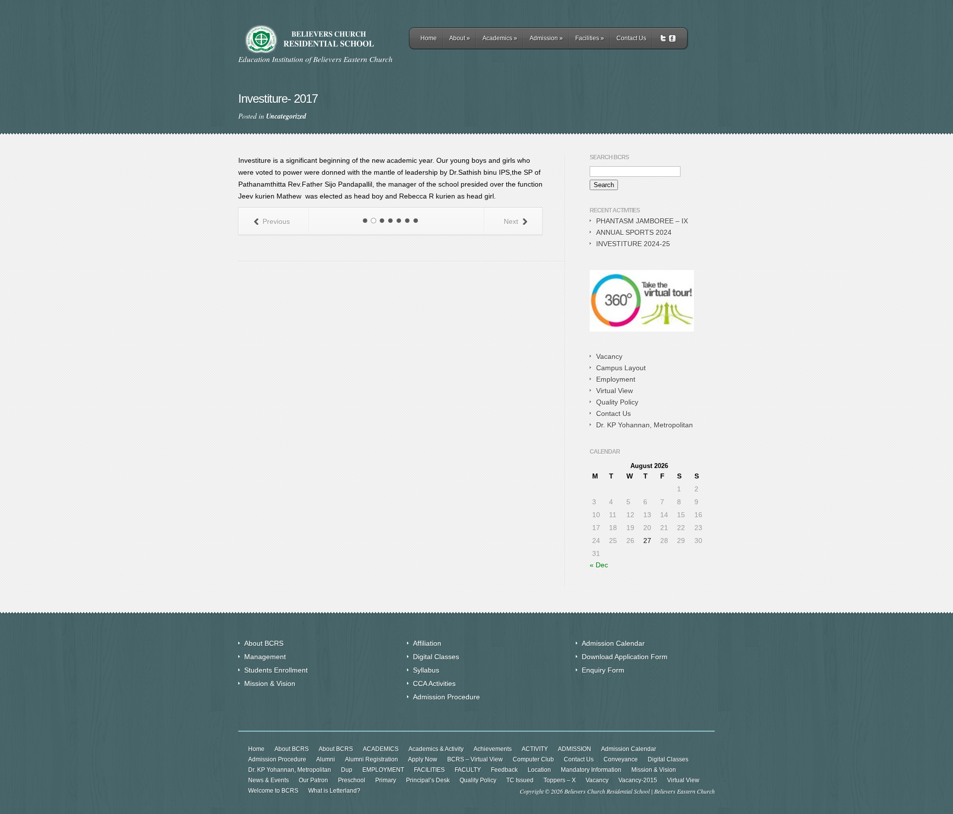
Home (428, 38)
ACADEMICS (381, 749)
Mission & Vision (269, 683)
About (459, 38)
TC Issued (520, 780)
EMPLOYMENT (383, 769)
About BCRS (263, 643)
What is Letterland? (334, 790)
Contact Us (631, 38)
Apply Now (422, 759)
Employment (615, 379)
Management (265, 657)
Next (511, 221)
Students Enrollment (276, 670)
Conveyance (621, 759)
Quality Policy (617, 402)
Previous (276, 221)
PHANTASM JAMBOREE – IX (642, 221)
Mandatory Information (591, 769)
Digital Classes (436, 657)
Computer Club (533, 759)
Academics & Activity (436, 749)
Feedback (504, 769)
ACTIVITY (535, 749)
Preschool (351, 780)
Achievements (493, 749)
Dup (346, 769)
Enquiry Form (603, 670)
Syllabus (426, 670)
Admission (546, 38)
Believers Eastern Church (684, 791)
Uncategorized (286, 116)
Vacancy (609, 356)
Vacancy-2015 (637, 780)
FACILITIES (429, 769)
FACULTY (468, 769)
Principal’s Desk (428, 780)
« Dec (599, 565)
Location (539, 769)
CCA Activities (434, 683)
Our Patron (313, 780)
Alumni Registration (371, 759)
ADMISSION (574, 749)
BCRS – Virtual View (475, 759)
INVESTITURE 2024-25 (633, 244)
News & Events (268, 780)
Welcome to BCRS (273, 790)
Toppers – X (560, 780)
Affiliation (427, 643)
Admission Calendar (613, 643)
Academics (499, 38)
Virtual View (614, 391)
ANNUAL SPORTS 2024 (634, 232)
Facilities (589, 38)
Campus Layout (621, 368)
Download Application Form (625, 657)
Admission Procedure (446, 697)
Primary (385, 780)
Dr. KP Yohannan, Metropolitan (644, 425)
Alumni (325, 759)
